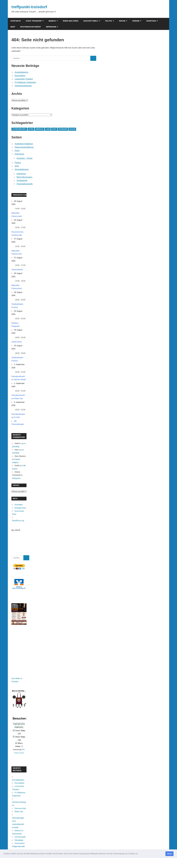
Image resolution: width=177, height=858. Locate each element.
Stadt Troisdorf (34, 21)
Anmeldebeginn (21, 72)
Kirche (122, 21)
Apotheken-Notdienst (30, 27)
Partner (18, 163)
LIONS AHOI (16, 342)
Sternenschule (20, 808)
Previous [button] (14, 697)
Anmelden (19, 505)
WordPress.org (18, 521)
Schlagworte (22, 180)
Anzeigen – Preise (24, 158)
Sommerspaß (20, 837)
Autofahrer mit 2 (19, 129)
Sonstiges (151, 21)
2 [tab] (16, 704)
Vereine (135, 21)
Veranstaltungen (22, 169)
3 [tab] (19, 704)
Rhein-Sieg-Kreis (70, 21)
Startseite (15, 21)
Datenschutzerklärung (24, 147)
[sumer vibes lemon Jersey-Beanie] (19, 697)
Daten (31, 129)
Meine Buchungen (24, 177)
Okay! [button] (169, 854)
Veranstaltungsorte (25, 184)
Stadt (54, 129)
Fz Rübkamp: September (25, 82)
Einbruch (39, 129)
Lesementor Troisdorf (24, 79)
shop (12, 27)
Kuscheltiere (20, 76)
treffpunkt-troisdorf (29, 7)
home (17, 151)
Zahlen (72, 129)
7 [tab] (16, 706)
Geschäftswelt (90, 21)
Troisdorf (63, 129)
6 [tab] (13, 706)
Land (48, 129)
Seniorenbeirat (17, 270)
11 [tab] (17, 707)
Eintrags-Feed (20, 508)
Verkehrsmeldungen (23, 86)
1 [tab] (13, 704)
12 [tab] (20, 707)
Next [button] (23, 697)
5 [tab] (24, 704)
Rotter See (19, 811)
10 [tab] (24, 706)
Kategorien (21, 174)
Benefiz (52, 21)
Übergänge (19, 840)
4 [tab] (21, 704)
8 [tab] (19, 706)
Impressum (51, 27)
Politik (108, 21)
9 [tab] (21, 706)
